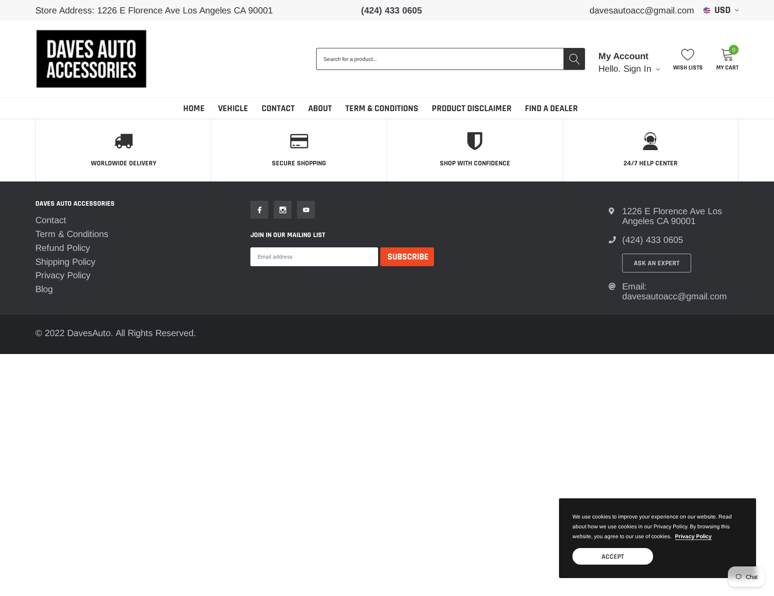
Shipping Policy (65, 262)
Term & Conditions (381, 108)
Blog (44, 289)
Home (194, 108)
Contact (278, 108)
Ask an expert (656, 263)
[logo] (91, 59)
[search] (574, 59)
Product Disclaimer (472, 108)
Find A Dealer (551, 108)
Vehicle (233, 108)
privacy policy (693, 536)
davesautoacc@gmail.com (641, 10)
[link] (259, 210)
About (320, 108)
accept (613, 556)
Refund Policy (62, 248)
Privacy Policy (62, 275)
